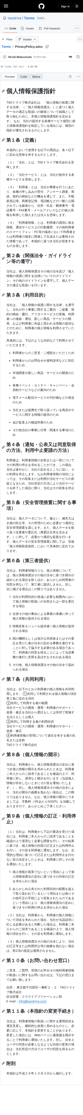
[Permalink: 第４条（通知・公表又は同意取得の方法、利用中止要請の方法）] (3, 447)
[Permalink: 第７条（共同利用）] (3, 679)
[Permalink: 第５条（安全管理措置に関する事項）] (3, 505)
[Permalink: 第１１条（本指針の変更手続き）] (3, 1011)
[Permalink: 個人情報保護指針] (3, 91)
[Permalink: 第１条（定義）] (3, 140)
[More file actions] (78, 76)
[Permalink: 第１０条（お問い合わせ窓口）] (3, 960)
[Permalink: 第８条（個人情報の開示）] (3, 754)
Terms (29, 18)
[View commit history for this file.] (78, 56)
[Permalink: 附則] (3, 1063)
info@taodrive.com (33, 1001)
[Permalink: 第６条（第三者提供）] (3, 560)
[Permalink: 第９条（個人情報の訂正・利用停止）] (3, 818)
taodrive (14, 18)
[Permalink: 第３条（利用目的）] (3, 294)
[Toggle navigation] (6, 6)
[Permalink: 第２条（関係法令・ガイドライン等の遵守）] (3, 258)
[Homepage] (41, 6)
